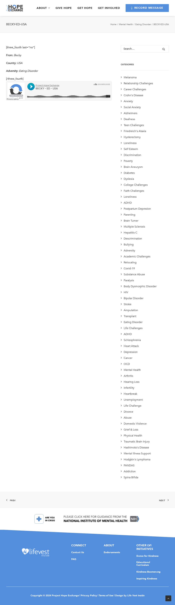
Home (113, 24)
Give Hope (64, 8)
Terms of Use (106, 595)
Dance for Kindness (147, 556)
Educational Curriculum (143, 563)
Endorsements (112, 552)
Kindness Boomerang (148, 571)
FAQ (73, 559)
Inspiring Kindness (146, 578)
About (42, 8)
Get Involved (109, 8)
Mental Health (126, 24)
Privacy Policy (89, 595)
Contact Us (77, 552)
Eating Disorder (143, 24)
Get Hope (84, 8)
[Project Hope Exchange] (14, 8)
